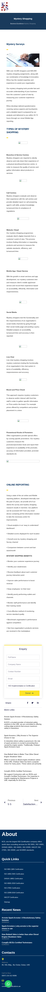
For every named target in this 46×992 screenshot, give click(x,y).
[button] (27, 6)
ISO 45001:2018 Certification (14, 883)
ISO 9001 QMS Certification (13, 869)
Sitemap (7, 902)
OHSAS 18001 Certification (13, 878)
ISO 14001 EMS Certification (14, 874)
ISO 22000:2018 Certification (14, 893)
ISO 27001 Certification (12, 888)
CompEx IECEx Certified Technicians (17, 771)
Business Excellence (17, 23)
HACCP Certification (11, 897)
